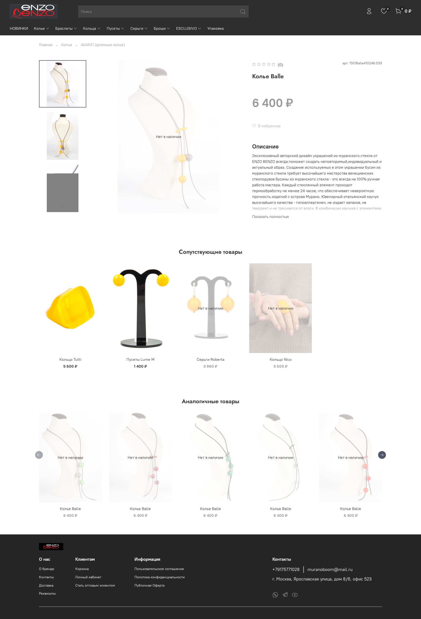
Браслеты (64, 28)
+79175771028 (286, 569)
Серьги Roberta (210, 359)
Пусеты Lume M (140, 359)
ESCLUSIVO (186, 28)
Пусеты (113, 28)
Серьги (136, 28)
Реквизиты (47, 593)
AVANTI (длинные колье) (103, 44)
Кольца (89, 28)
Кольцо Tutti (70, 359)
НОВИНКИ (19, 28)
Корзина (82, 569)
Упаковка (215, 28)
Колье (39, 28)
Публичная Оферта (149, 585)
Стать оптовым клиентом (95, 585)
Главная (45, 44)
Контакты (46, 577)
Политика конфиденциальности (159, 577)
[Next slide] (62, 206)
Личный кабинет (88, 577)
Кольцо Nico (281, 359)
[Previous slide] (102, 136)
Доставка (46, 585)
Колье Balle (70, 508)
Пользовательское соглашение (159, 569)
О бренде (46, 569)
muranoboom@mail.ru (330, 569)
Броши (160, 28)
